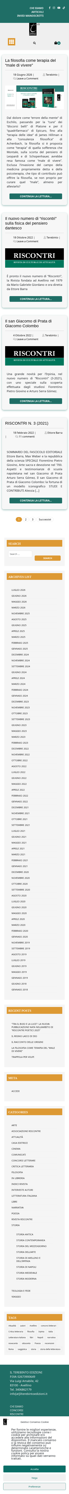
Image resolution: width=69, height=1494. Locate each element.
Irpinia (41, 1331)
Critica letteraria (23, 1166)
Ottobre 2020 (20, 883)
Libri (14, 1201)
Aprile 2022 (18, 789)
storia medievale (26, 1272)
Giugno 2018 (19, 983)
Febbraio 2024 (20, 689)
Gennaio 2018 (20, 989)
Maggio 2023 (19, 730)
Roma (11, 1349)
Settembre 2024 (21, 666)
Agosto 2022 (19, 766)
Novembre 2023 (21, 707)
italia (50, 1331)
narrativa (51, 1337)
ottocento (26, 1343)
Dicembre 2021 (20, 807)
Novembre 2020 (21, 877)
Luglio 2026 (18, 589)
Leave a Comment (27, 78)
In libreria (18, 1178)
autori (23, 1325)
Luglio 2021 (18, 830)
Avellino (33, 1325)
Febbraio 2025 (20, 642)
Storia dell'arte (26, 1251)
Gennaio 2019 (20, 977)
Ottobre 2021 (20, 819)
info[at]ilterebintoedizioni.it (28, 1394)
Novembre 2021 (21, 813)
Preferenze (34, 1486)
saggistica (22, 1349)
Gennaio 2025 (20, 648)
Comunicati (19, 1154)
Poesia (15, 1213)
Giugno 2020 (19, 907)
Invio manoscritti (30, 15)
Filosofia (17, 1172)
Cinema (16, 1148)
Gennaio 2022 (20, 801)
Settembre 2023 (21, 719)
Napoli (40, 1337)
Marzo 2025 (18, 636)
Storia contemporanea (30, 1240)
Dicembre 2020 (20, 872)
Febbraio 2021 (20, 860)
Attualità (17, 1136)
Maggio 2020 (19, 913)
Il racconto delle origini (27, 1041)
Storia (16, 1225)
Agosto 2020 (19, 895)
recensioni (49, 1343)
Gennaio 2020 (20, 936)
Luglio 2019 (18, 960)
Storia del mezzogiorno (31, 1246)
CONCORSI (16, 1410)
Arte (14, 1125)
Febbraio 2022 (20, 795)
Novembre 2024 (21, 660)
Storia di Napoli (26, 1266)
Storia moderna (26, 1278)
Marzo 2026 (18, 607)
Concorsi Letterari (23, 1160)
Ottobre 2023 (20, 713)
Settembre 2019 (21, 948)
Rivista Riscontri (22, 1219)
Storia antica (24, 1234)
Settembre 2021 (21, 825)
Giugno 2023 (19, 725)
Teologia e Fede (21, 1290)
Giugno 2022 (19, 777)
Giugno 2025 (19, 625)
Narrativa (18, 1207)
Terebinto (51, 74)
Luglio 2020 (18, 901)
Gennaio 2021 (20, 866)
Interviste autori (22, 1189)
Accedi (16, 1091)
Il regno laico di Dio (24, 1036)
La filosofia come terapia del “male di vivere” (33, 1049)
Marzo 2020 (18, 924)
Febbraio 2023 (20, 742)
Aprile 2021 (18, 848)
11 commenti (27, 436)
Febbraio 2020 (20, 930)
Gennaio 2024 (20, 695)
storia (33, 1349)
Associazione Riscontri (26, 1131)
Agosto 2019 (19, 954)
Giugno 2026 (19, 595)
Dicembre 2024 (20, 654)
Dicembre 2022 (20, 748)
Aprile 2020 (18, 919)
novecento (13, 1343)
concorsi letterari (48, 1325)
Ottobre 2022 (20, 760)
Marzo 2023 (18, 736)
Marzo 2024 (18, 683)
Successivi (45, 519)
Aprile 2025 (18, 631)
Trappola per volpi (23, 1056)
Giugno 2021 (19, 836)
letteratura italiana (24, 1195)
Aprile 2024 (18, 678)
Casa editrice (20, 1142)
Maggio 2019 (19, 971)
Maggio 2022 (19, 783)
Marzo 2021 (18, 854)
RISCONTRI (16, 1414)
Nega (34, 1477)
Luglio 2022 (18, 772)
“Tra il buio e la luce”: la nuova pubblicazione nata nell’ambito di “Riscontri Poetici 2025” (32, 1027)
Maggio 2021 (19, 842)
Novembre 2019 (21, 942)
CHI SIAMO (16, 1406)
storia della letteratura (50, 1349)
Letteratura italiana (17, 1337)
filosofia (30, 1331)
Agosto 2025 (19, 619)
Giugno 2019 (19, 966)
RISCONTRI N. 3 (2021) (26, 423)
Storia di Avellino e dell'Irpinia (28, 1259)
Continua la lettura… (36, 196)
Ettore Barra (54, 432)
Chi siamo (36, 8)
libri (31, 1337)
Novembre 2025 (21, 613)
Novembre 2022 (21, 754)
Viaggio (16, 1296)
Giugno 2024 (19, 672)
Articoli (37, 12)
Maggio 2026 (19, 601)
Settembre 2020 (21, 889)
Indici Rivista (20, 1184)
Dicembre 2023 (20, 701)
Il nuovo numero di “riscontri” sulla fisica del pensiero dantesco (30, 223)
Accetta (34, 1469)
